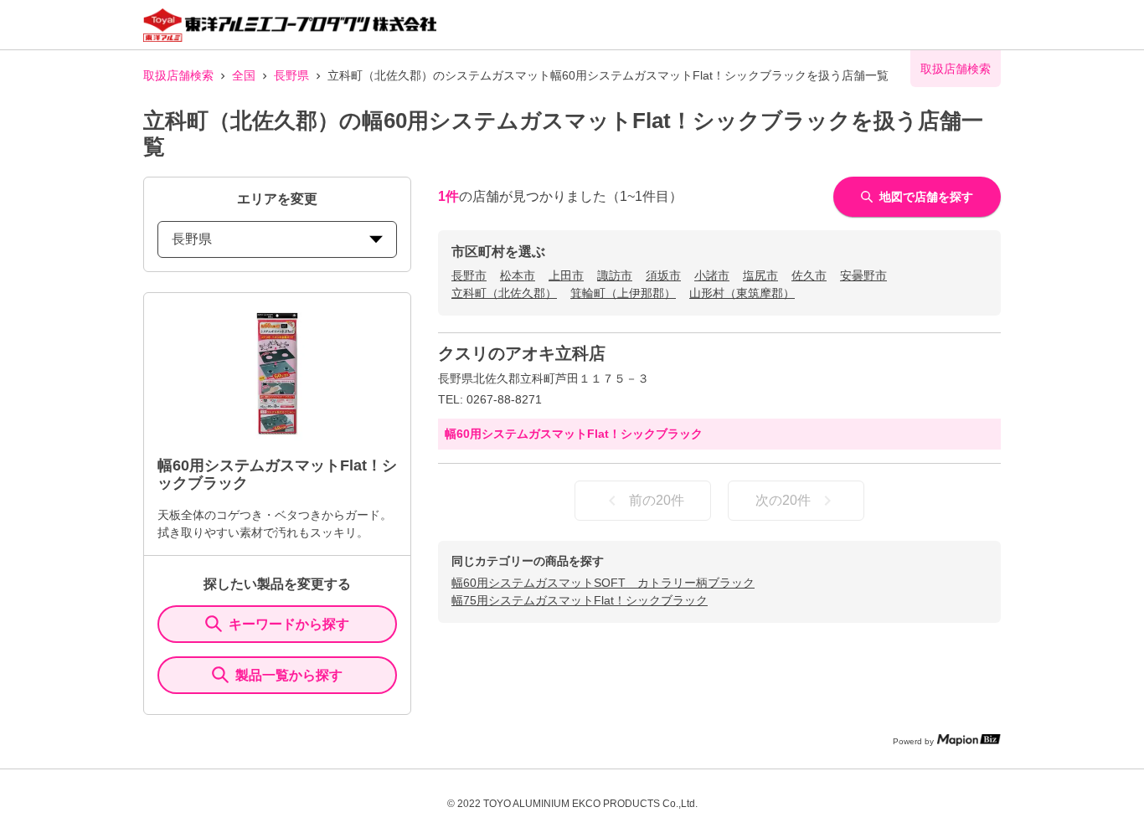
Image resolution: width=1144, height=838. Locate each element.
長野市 (469, 275)
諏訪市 (614, 275)
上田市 (566, 275)
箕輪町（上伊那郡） (623, 293)
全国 (243, 75)
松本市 (517, 275)
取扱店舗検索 (178, 75)
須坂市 (663, 275)
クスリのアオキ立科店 (521, 353)
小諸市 (711, 275)
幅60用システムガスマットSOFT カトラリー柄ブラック (603, 582)
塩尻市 (760, 275)
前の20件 (656, 500)
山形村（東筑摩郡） (742, 293)
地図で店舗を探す (926, 196)
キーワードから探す (289, 624)
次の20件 (783, 500)
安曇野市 (863, 275)
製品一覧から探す (289, 675)
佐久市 (809, 275)
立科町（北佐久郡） (504, 293)
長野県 (291, 75)
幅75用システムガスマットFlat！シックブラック (579, 600)
